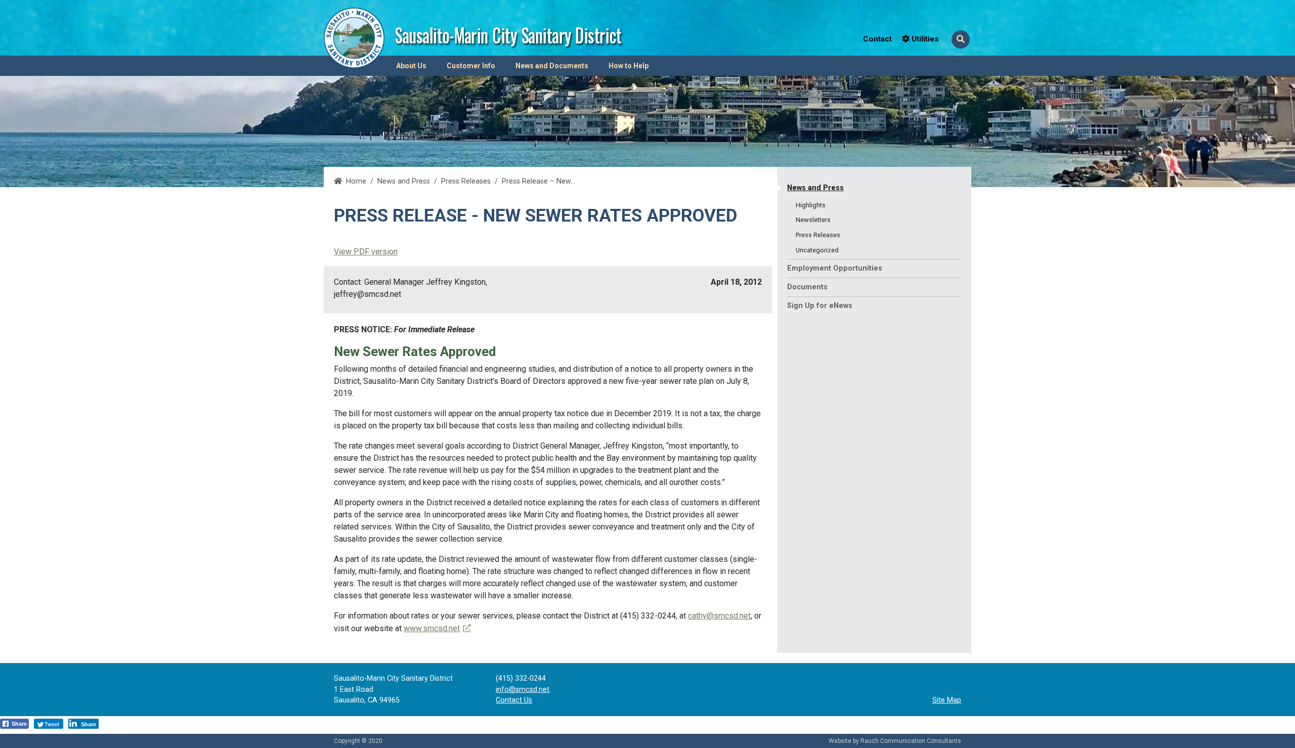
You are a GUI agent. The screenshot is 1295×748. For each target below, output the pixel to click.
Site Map (946, 700)
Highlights (811, 205)
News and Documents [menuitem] (551, 66)
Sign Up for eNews (819, 305)
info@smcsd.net (522, 689)
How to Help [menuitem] (629, 66)
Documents (807, 287)
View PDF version (366, 251)
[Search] (961, 39)
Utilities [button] (924, 38)
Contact (877, 38)
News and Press (815, 188)
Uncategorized (817, 250)
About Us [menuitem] (411, 66)
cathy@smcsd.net (719, 616)
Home (356, 181)
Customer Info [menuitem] (471, 66)
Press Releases (466, 181)
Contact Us (514, 700)
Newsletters (813, 220)
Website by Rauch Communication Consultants (895, 740)
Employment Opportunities (834, 268)
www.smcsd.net (437, 628)
